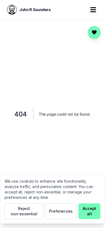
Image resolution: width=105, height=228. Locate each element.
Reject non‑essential (24, 211)
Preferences (61, 211)
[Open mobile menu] (93, 9)
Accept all (89, 211)
